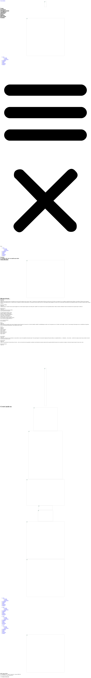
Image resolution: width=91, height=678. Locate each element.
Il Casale (5, 57)
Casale (2, 8)
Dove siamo (3, 16)
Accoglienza (3, 11)
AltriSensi (2, 13)
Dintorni (2, 15)
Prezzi (2, 14)
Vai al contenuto (2, 0)
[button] (45, 156)
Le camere (5, 58)
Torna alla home (4, 259)
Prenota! (2, 17)
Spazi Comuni (6, 59)
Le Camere (3, 9)
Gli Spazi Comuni (4, 10)
